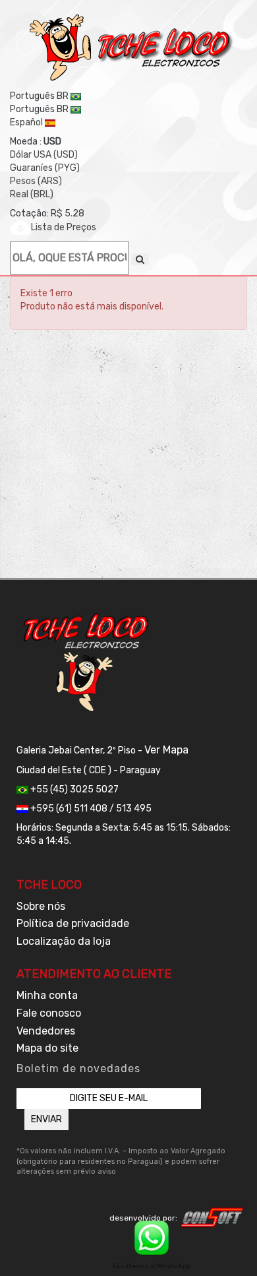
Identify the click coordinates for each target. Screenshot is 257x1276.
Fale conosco (48, 1013)
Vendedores (45, 1031)
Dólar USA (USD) (44, 154)
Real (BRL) (31, 194)
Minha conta (47, 995)
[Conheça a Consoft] (212, 1217)
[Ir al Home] (131, 47)
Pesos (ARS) (36, 181)
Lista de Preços (63, 227)
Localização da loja (63, 941)
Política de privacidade (72, 923)
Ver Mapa (166, 750)
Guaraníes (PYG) (45, 168)
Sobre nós (40, 906)
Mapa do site (47, 1048)
